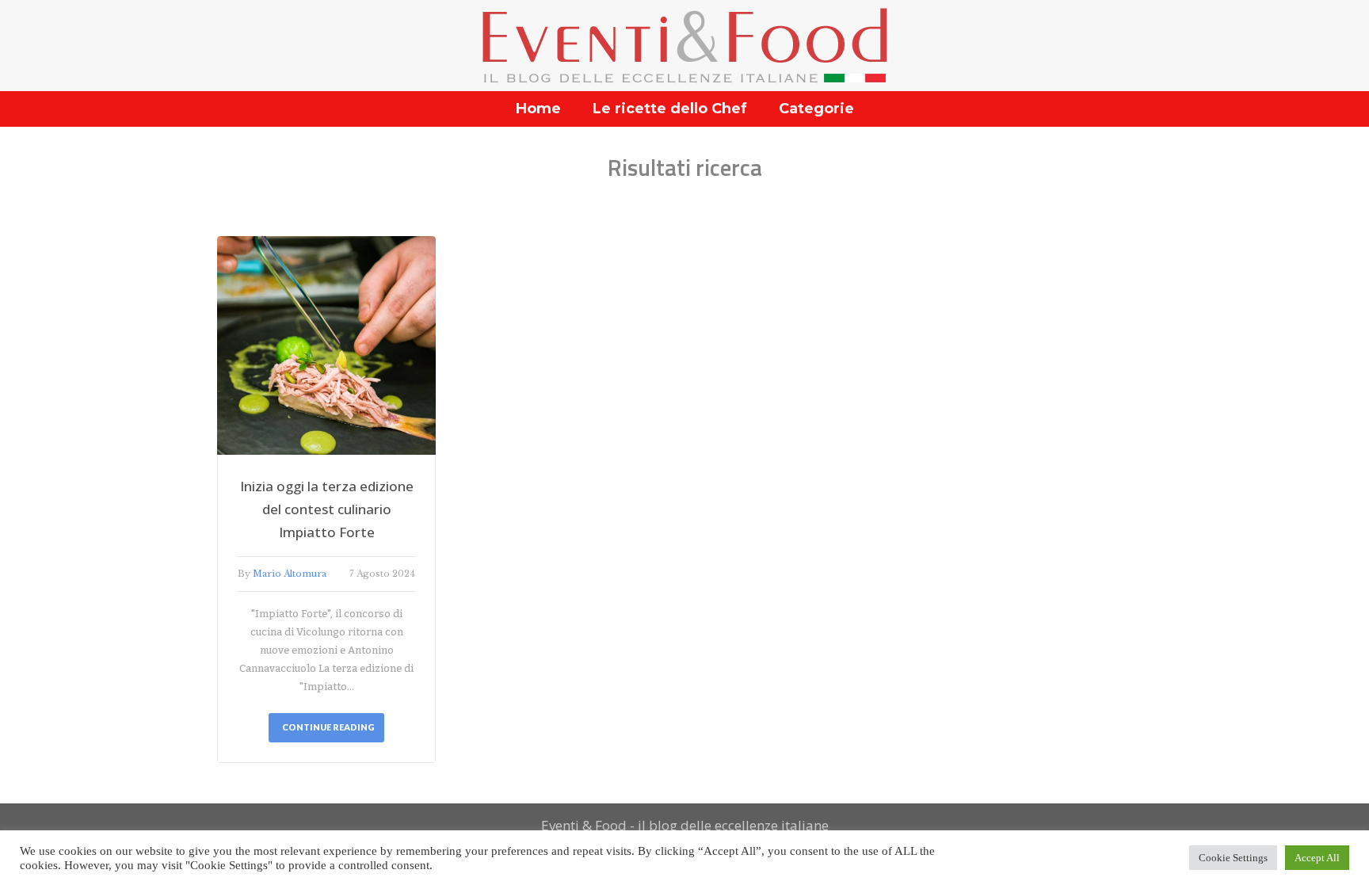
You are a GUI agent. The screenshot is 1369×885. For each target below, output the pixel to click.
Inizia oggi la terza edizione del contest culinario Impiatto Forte (327, 509)
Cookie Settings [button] (1233, 858)
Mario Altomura (289, 573)
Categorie (816, 108)
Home (538, 108)
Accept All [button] (1317, 858)
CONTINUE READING (328, 727)
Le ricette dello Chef (670, 108)
